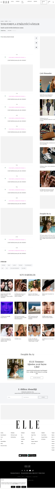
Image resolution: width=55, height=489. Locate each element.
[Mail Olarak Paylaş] (36, 47)
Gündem (32, 439)
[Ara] (53, 2)
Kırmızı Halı (33, 443)
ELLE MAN (23, 2)
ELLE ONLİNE (9, 30)
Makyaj (10, 21)
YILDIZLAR (33, 432)
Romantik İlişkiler (44, 437)
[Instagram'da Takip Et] (27, 470)
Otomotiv (53, 443)
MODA (12, 1)
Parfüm (22, 443)
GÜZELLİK (17, 1)
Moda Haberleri (3, 435)
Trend (2, 437)
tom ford (23, 268)
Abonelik (19, 476)
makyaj (14, 265)
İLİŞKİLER (35, 1)
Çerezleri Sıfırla (35, 476)
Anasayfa (2, 21)
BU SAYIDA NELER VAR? (36, 377)
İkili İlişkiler (43, 439)
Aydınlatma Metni (28, 476)
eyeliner (3, 265)
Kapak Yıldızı (33, 435)
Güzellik (6, 21)
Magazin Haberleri (34, 441)
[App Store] (23, 455)
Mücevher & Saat (4, 445)
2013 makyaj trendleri (15, 268)
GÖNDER (43, 397)
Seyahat (53, 447)
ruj (2, 268)
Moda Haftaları (3, 441)
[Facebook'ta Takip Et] (22, 470)
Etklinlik (12, 432)
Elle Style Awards (14, 435)
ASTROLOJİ (29, 1)
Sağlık (22, 441)
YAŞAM (53, 432)
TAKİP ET (49, 2)
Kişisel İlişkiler (43, 435)
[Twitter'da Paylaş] (36, 43)
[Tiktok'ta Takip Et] (33, 470)
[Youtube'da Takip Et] (30, 470)
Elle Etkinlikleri (13, 437)
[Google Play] (32, 455)
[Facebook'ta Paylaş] (36, 38)
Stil (1, 439)
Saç (21, 435)
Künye (23, 476)
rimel (9, 265)
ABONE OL (43, 2)
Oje (6, 268)
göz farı (20, 265)
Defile (2, 443)
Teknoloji (53, 441)
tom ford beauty (28, 265)
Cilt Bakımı (23, 439)
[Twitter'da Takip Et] (24, 470)
